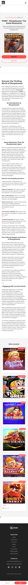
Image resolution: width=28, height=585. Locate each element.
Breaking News (13, 17)
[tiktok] (16, 567)
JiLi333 (3, 139)
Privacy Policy (14, 549)
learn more (14, 60)
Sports (14, 546)
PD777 (3, 216)
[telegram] (19, 567)
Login (20, 583)
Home (6, 17)
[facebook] (8, 567)
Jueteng (14, 544)
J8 (18, 123)
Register (7, 583)
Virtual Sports (14, 539)
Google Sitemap (14, 553)
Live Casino (14, 542)
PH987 (3, 208)
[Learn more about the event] (14, 11)
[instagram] (12, 567)
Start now (14, 56)
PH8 (3, 283)
